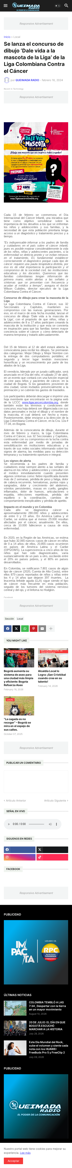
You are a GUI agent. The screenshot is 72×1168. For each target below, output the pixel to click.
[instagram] (20, 857)
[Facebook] (8, 628)
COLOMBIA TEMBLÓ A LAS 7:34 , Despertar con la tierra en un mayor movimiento (47, 1006)
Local (16, 37)
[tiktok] (52, 857)
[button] (5, 5)
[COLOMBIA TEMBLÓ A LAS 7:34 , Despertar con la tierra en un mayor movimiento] (15, 1008)
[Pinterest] (33, 628)
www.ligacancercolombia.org (40, 402)
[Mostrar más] (51, 628)
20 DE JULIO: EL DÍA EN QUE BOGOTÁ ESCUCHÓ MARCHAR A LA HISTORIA (47, 1026)
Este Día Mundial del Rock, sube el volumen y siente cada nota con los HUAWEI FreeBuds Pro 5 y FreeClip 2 (48, 1047)
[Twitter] (16, 628)
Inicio (7, 37)
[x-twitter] (52, 850)
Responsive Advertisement (36, 23)
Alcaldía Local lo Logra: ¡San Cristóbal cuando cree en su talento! (52, 676)
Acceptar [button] (13, 1160)
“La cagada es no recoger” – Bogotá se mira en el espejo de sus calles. (17, 724)
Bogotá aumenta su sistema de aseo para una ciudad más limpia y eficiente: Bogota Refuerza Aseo (18, 678)
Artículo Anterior (16, 800)
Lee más (25, 1152)
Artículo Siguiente (55, 800)
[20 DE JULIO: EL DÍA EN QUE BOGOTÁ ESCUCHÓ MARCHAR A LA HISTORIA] (15, 1028)
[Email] (42, 628)
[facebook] (20, 850)
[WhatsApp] (25, 628)
